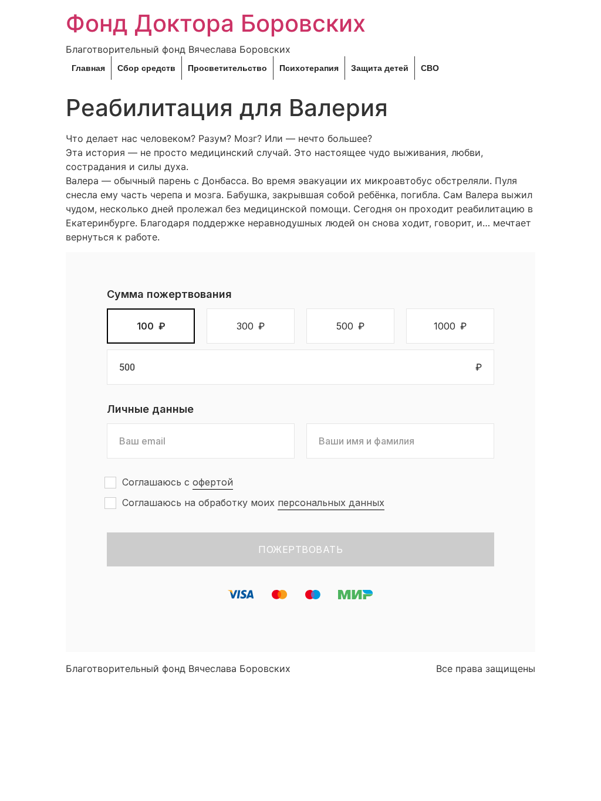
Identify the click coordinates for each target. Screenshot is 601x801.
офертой (213, 482)
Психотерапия (309, 68)
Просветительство (227, 68)
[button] (151, 326)
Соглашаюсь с (177, 482)
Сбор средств (146, 68)
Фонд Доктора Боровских (216, 23)
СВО (430, 68)
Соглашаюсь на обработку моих (253, 502)
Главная (88, 68)
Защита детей (379, 68)
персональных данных (331, 502)
